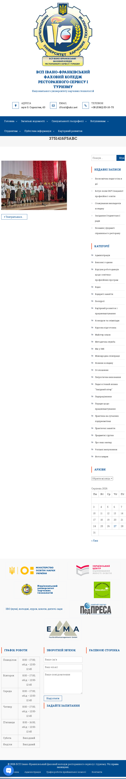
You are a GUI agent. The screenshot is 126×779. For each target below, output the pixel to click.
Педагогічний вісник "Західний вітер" (106, 387)
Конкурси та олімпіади (107, 320)
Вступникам (98, 121)
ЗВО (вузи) (12, 608)
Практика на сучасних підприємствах (107, 418)
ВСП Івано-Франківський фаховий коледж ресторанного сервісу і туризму (63, 79)
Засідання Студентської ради (107, 218)
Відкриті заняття (104, 294)
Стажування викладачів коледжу (108, 206)
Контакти (97, 771)
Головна (9, 121)
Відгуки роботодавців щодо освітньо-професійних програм (107, 274)
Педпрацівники (103, 396)
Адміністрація (102, 255)
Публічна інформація (37, 131)
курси (33, 608)
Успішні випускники (106, 449)
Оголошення (101, 370)
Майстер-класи (103, 334)
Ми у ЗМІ (99, 348)
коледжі (24, 608)
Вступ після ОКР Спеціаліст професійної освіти (109, 194)
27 (115, 526)
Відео (98, 287)
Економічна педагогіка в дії (108, 181)
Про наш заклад (103, 442)
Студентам (11, 131)
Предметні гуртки (104, 435)
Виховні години (104, 262)
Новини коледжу (104, 363)
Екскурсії (100, 301)
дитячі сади (55, 608)
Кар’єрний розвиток (70, 131)
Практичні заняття (105, 428)
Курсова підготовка (105, 327)
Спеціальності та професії (68, 121)
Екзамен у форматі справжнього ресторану (107, 231)
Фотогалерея (101, 456)
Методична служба (105, 341)
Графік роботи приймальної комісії (66, 771)
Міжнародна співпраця (107, 356)
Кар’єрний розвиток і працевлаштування (106, 311)
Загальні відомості (33, 121)
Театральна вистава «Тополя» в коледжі (16, 216)
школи (42, 608)
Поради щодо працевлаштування (105, 406)
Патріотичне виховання (108, 377)
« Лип (94, 540)
